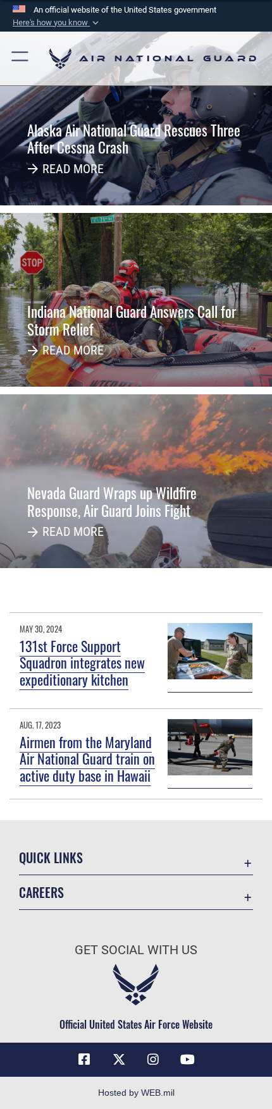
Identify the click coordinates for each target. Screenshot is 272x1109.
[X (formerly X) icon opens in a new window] (118, 1059)
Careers (41, 892)
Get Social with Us (136, 950)
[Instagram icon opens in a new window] (153, 1059)
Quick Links (51, 858)
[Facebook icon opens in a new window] (84, 1059)
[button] (57, 22)
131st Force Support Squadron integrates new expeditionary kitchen (82, 662)
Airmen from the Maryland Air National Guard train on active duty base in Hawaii (87, 758)
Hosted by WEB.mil (136, 1093)
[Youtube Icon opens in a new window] (187, 1059)
